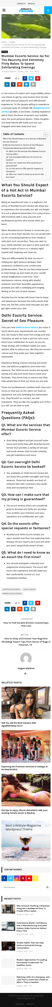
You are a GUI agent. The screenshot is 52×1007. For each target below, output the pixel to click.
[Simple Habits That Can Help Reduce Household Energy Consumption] (8, 946)
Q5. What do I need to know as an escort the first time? (25, 175)
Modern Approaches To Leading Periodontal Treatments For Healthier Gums (32, 962)
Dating (4, 52)
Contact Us (21, 4)
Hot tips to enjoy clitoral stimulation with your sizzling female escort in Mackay (24, 811)
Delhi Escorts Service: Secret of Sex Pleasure (23, 145)
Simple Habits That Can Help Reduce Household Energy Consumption (30, 945)
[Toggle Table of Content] (44, 134)
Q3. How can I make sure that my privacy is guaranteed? (24, 164)
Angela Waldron (10, 72)
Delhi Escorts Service (11, 589)
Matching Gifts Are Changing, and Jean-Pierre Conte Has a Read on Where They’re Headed (33, 979)
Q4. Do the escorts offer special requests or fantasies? (24, 170)
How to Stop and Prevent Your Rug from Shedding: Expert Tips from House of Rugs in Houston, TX (26, 641)
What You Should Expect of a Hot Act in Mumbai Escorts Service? (24, 140)
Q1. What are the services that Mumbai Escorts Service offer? (25, 152)
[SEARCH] (47, 887)
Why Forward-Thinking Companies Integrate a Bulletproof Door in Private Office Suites (33, 908)
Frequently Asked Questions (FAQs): (19, 148)
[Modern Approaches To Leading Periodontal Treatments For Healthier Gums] (8, 963)
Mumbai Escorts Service (12, 594)
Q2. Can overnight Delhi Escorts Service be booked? (24, 158)
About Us (31, 4)
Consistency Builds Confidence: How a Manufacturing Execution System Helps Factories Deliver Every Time (32, 927)
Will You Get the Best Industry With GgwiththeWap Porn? (18, 724)
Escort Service (29, 589)
